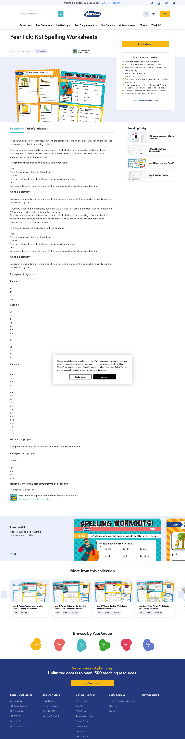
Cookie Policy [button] (114, 367)
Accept (104, 377)
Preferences (80, 377)
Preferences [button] (102, 370)
